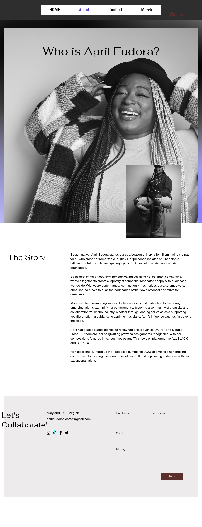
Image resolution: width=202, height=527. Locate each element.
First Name (123, 413)
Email (119, 433)
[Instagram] (48, 432)
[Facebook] (60, 432)
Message (121, 449)
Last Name (158, 413)
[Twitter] (66, 432)
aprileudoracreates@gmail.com (69, 419)
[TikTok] (54, 432)
